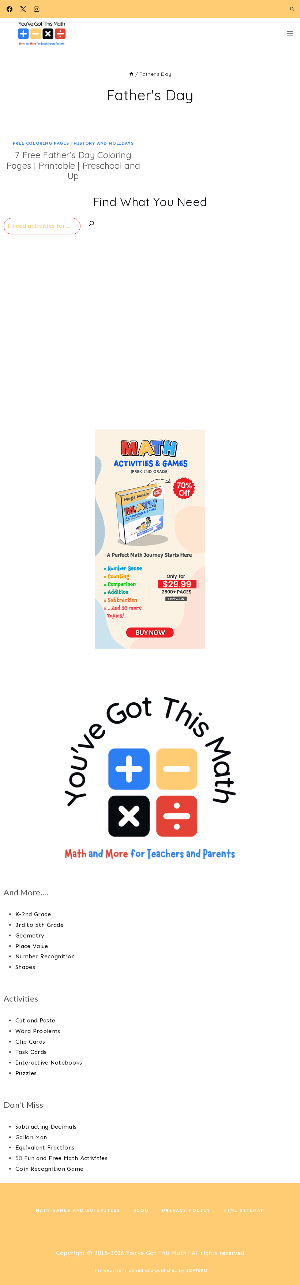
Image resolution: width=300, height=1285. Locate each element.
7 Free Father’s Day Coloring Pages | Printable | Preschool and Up (73, 165)
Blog (141, 1210)
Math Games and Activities (78, 1210)
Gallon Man (31, 1137)
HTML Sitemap (244, 1210)
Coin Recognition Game (49, 1168)
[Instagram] (36, 9)
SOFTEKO (196, 1270)
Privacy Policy (186, 1210)
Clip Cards (30, 1041)
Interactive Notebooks (48, 1062)
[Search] (91, 225)
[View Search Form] (292, 9)
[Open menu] (289, 33)
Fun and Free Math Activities (66, 1158)
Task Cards (30, 1051)
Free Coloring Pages (41, 143)
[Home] (131, 74)
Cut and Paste (35, 1020)
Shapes (25, 966)
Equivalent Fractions (44, 1147)
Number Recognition (45, 956)
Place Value (31, 946)
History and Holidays (104, 143)
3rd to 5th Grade (39, 924)
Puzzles (26, 1073)
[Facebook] (9, 9)
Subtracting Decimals (45, 1126)
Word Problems (37, 1031)
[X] (23, 9)
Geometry (30, 935)
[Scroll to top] (283, 1257)
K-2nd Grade (33, 914)
